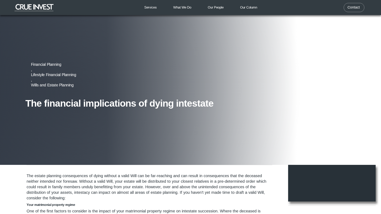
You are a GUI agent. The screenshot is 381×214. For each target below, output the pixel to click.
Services (150, 7)
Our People (215, 7)
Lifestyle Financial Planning (86, 75)
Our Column (248, 7)
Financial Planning (46, 75)
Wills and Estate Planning (132, 75)
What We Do (182, 7)
